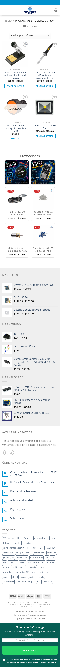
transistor (21, 581)
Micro (22, 562)
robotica (44, 572)
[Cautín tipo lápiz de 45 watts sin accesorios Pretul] (45, 54)
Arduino (27, 538)
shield (15, 577)
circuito (17, 543)
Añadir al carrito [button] (15, 86)
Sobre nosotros (19, 518)
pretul (41, 567)
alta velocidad (14, 538)
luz (4, 562)
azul (53, 538)
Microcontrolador (36, 562)
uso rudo (48, 581)
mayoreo (13, 562)
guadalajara (8, 557)
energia (19, 552)
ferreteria (51, 552)
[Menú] (4, 10)
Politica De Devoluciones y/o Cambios (30, 604)
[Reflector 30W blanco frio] (45, 107)
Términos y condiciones (30, 606)
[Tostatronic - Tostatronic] (30, 10)
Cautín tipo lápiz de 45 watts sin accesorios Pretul (45, 75)
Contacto (46, 602)
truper (31, 581)
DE (41, 547)
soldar (23, 577)
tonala (41, 577)
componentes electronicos (15, 547)
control (33, 547)
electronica (8, 552)
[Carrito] (56, 10)
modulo (50, 562)
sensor (6, 577)
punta (34, 572)
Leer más (15, 139)
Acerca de (13, 602)
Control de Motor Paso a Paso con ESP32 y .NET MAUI (34, 474)
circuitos (27, 543)
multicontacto (18, 567)
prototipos (8, 572)
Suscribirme (30, 650)
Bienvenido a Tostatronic (24, 491)
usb (39, 581)
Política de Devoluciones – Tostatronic (32, 482)
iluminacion (22, 557)
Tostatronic (8, 581)
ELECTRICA (50, 547)
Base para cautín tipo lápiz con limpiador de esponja (15, 75)
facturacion (39, 552)
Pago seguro (17, 509)
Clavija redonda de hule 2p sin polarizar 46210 (15, 128)
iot (47, 557)
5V (4, 538)
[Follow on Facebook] (5, 452)
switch (32, 577)
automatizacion (41, 538)
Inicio (8, 20)
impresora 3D (36, 557)
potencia (32, 567)
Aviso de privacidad (21, 500)
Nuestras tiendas (29, 602)
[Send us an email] (11, 452)
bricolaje (7, 543)
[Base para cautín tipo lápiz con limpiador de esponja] (15, 54)
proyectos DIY (22, 572)
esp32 (28, 552)
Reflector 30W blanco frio (45, 127)
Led (52, 557)
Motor (6, 567)
